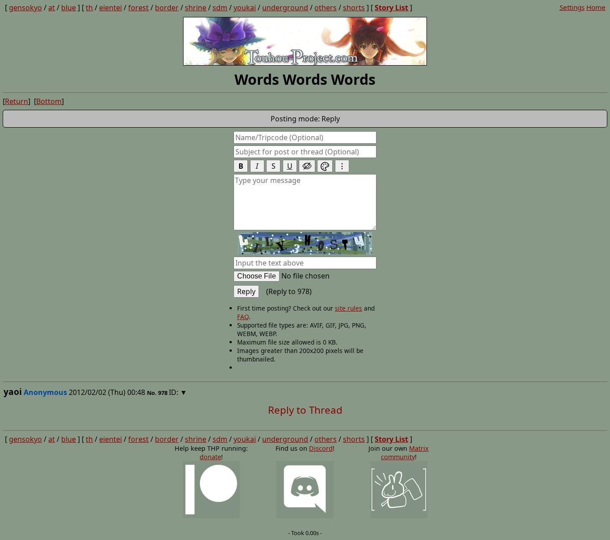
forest (138, 7)
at (51, 7)
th (89, 7)
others (325, 7)
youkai (245, 7)
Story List (391, 7)
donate (210, 457)
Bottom (49, 101)
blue (68, 7)
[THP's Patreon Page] (211, 490)
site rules (348, 308)
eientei (110, 7)
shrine (195, 7)
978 (162, 393)
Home (596, 7)
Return (16, 101)
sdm (220, 7)
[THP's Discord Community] (304, 490)
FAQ (243, 316)
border (167, 7)
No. (152, 393)
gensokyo (25, 7)
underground (285, 7)
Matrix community (405, 452)
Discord (321, 448)
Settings (572, 7)
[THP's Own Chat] (398, 490)
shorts (354, 7)
